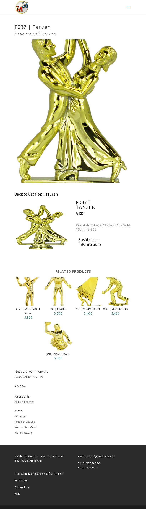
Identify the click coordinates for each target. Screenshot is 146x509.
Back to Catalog (29, 194)
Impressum (21, 480)
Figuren (51, 194)
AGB (17, 493)
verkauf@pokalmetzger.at (100, 456)
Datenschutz (22, 487)
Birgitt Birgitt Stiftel (29, 33)
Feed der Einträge (25, 421)
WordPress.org (23, 432)
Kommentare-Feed (25, 427)
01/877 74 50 (90, 467)
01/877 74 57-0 (91, 463)
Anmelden (20, 416)
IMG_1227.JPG (35, 377)
